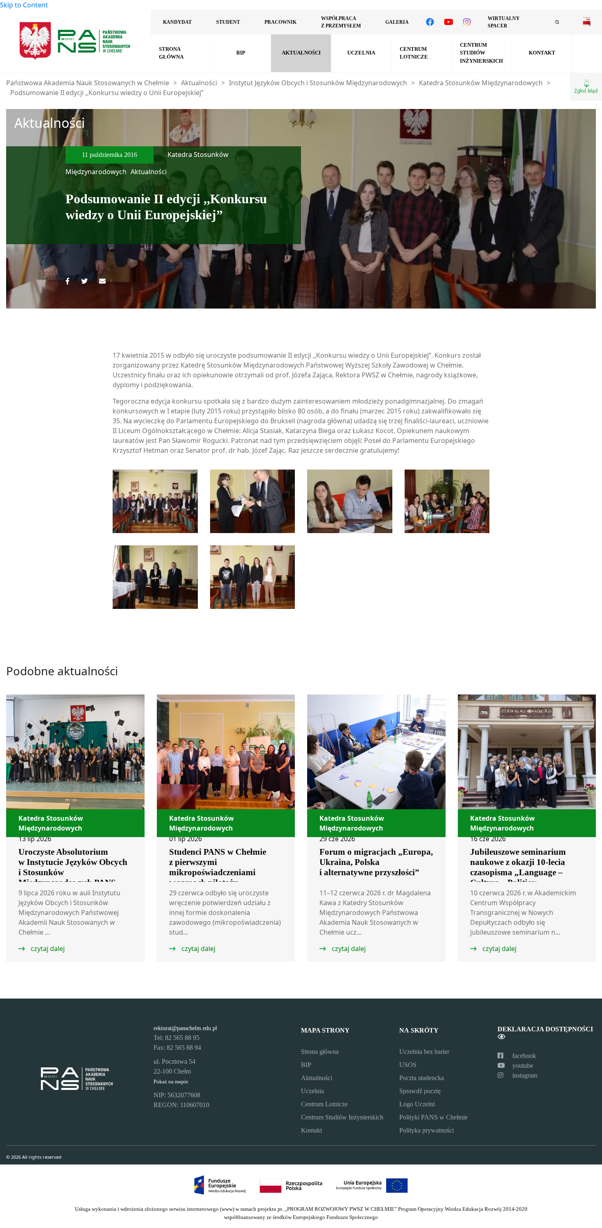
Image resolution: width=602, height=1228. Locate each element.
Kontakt (542, 53)
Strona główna (171, 53)
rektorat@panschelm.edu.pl (185, 1028)
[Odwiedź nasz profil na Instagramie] (466, 22)
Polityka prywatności (426, 1130)
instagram (524, 1075)
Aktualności (301, 53)
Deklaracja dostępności (545, 1029)
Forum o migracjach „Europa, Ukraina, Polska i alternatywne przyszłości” (376, 862)
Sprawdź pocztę (420, 1090)
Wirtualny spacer (504, 22)
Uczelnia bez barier (424, 1051)
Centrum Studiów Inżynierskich (481, 53)
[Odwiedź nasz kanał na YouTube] (448, 22)
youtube (522, 1065)
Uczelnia (361, 53)
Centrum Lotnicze (414, 53)
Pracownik (280, 22)
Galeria (397, 22)
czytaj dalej (47, 948)
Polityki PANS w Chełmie (433, 1117)
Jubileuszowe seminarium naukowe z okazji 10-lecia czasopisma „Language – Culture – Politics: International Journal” (518, 872)
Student (228, 22)
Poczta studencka (421, 1077)
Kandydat (177, 22)
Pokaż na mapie (171, 1082)
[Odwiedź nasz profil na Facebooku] (430, 22)
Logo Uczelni (417, 1104)
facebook (523, 1055)
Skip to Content (24, 4)
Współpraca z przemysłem (341, 22)
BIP (240, 53)
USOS (407, 1064)
